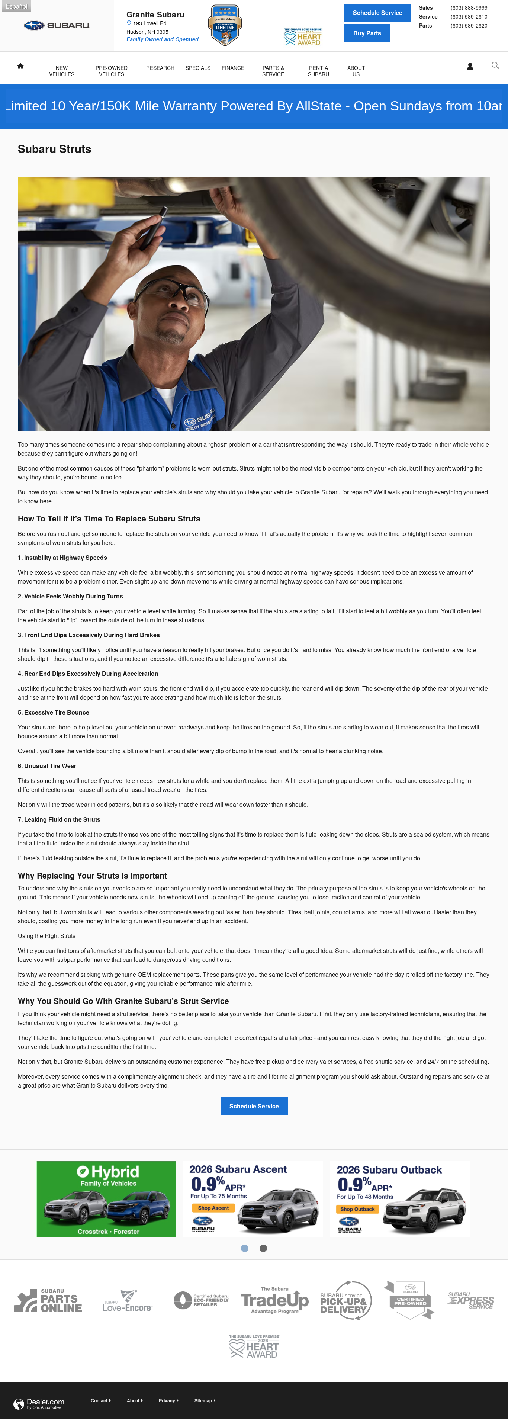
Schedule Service (377, 12)
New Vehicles (61, 68)
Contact (99, 1400)
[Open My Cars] (468, 66)
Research (160, 67)
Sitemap (203, 1400)
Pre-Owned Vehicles (112, 68)
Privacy (167, 1400)
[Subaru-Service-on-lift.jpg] (254, 304)
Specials (198, 67)
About (133, 1400)
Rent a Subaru (318, 68)
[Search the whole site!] (495, 65)
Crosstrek (253, 1200)
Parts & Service (273, 68)
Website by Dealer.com (38, 1404)
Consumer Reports (400, 1200)
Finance (233, 67)
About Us (356, 68)
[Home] (57, 25)
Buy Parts (367, 33)
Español (17, 6)
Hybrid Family (106, 1200)
